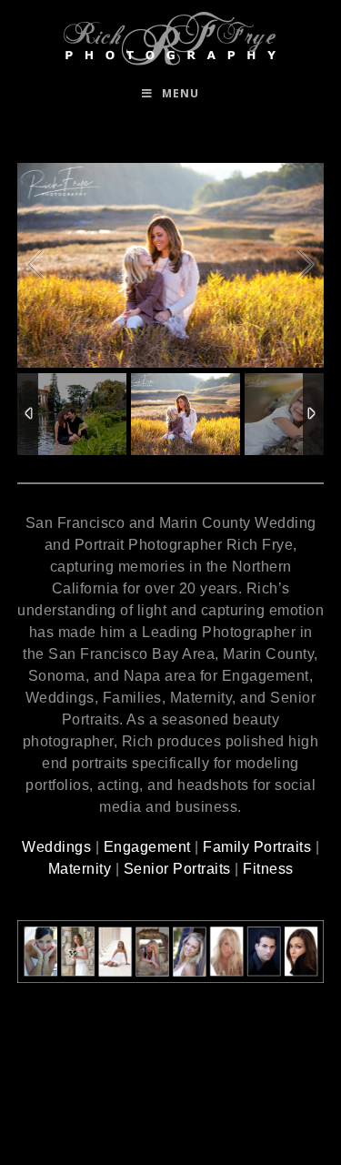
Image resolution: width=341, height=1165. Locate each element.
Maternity (80, 868)
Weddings (56, 847)
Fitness (268, 868)
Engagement (147, 847)
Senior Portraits (177, 868)
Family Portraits (257, 847)
